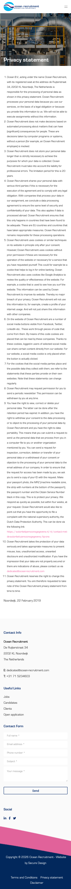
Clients (8, 708)
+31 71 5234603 (18, 676)
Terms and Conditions (24, 877)
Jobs (7, 696)
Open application (14, 714)
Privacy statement (51, 877)
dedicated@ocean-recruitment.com (25, 571)
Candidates (10, 702)
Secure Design (37, 863)
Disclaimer (36, 882)
